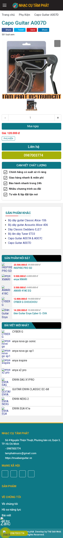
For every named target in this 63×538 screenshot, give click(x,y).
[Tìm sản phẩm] (59, 5)
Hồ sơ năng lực (11, 509)
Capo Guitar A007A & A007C (25, 238)
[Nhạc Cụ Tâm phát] (31, 5)
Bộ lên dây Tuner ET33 (21, 233)
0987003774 (33, 155)
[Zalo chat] (5, 522)
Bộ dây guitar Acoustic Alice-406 (28, 225)
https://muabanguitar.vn (18, 458)
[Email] (22, 473)
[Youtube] (31, 473)
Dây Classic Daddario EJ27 (24, 229)
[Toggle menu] (4, 5)
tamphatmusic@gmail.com (20, 453)
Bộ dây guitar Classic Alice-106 (27, 220)
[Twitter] (13, 473)
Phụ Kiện (24, 14)
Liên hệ (33, 147)
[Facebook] (5, 473)
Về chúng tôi (10, 504)
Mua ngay (32, 126)
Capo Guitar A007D (19, 243)
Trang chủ (8, 14)
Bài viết (6, 515)
